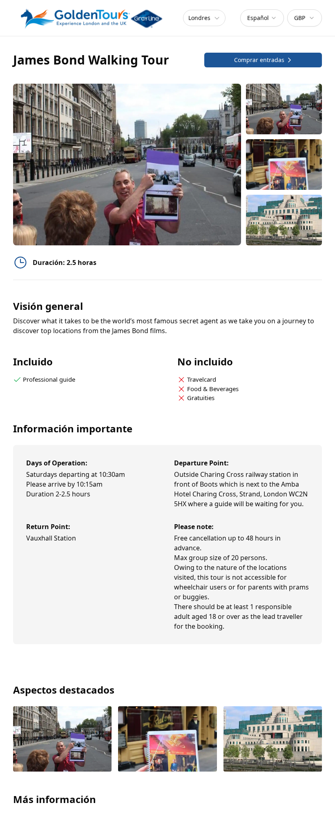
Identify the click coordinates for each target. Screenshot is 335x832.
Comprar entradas (259, 60)
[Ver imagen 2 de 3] (167, 740)
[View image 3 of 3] (284, 220)
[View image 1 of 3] (284, 109)
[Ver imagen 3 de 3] (272, 740)
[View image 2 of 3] (284, 164)
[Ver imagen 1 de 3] (62, 740)
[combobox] (262, 18)
